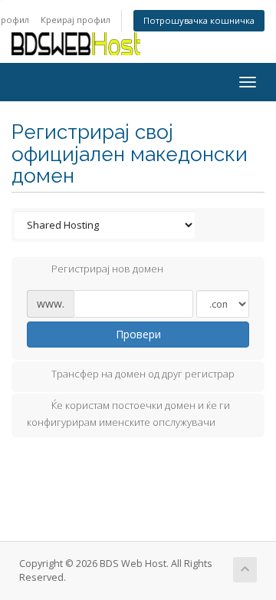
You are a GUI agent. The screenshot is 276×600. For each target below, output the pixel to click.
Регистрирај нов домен (107, 269)
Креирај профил (75, 19)
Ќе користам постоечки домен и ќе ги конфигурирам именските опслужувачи (128, 413)
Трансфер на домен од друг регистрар (143, 374)
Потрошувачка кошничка (199, 20)
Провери (138, 334)
